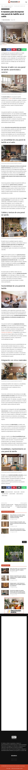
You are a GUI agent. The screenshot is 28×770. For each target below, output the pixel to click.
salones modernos (19, 493)
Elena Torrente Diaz (6, 19)
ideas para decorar (5, 493)
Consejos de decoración (8, 6)
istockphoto (5, 44)
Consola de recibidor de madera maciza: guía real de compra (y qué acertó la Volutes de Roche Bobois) (17, 592)
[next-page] (4, 536)
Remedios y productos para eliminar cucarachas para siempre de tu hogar (7, 506)
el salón (10, 98)
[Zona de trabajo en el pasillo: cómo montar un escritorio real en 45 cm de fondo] (5, 524)
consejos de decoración (9, 491)
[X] (15, 759)
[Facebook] (12, 759)
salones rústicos (4, 495)
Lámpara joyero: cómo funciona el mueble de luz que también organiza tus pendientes (17, 584)
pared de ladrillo (12, 493)
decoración (22, 491)
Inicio (2, 6)
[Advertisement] (14, 673)
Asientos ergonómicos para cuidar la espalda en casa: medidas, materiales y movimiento (18, 577)
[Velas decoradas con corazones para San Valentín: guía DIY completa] (5, 570)
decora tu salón (16, 491)
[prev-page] (2, 536)
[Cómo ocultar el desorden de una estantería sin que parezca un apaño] (5, 531)
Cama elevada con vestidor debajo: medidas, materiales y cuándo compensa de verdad (17, 516)
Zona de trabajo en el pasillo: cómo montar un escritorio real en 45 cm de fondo (18, 523)
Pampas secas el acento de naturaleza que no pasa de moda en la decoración (21, 506)
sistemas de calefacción (6, 332)
